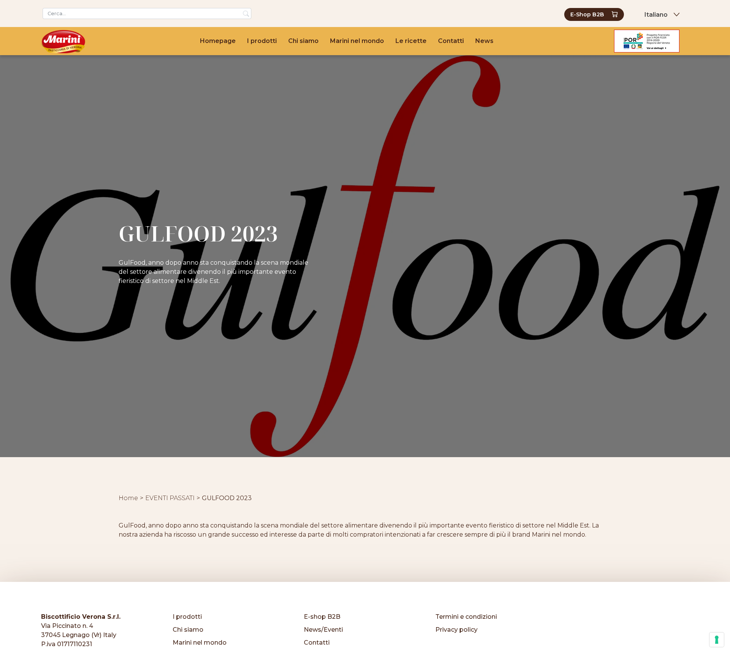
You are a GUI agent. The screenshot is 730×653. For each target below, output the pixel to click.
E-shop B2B (322, 616)
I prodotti (262, 40)
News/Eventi (323, 629)
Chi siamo (303, 40)
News (484, 40)
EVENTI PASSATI (170, 498)
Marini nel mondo (357, 40)
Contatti (451, 40)
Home (128, 498)
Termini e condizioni (466, 616)
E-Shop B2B (587, 14)
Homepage (218, 40)
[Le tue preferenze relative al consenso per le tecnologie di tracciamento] (716, 639)
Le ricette (411, 40)
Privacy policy (456, 629)
